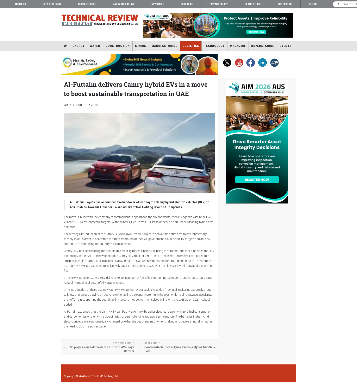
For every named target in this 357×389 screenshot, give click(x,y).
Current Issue (87, 4)
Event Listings (52, 4)
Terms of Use (252, 4)
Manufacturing (164, 46)
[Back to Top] (3, 385)
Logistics (191, 46)
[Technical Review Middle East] (100, 21)
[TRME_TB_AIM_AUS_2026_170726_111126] (217, 25)
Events (286, 46)
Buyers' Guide (262, 46)
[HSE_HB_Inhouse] (139, 64)
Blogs (313, 4)
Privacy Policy (219, 4)
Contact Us (284, 4)
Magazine (238, 46)
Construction (118, 46)
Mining (140, 46)
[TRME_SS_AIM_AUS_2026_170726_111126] (257, 142)
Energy (78, 46)
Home (65, 46)
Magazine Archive (124, 4)
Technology (214, 46)
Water (95, 46)
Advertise (157, 4)
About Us (20, 4)
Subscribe (187, 4)
